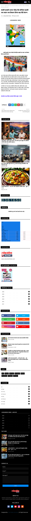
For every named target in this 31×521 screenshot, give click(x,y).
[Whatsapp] (15, 105)
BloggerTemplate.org (15, 518)
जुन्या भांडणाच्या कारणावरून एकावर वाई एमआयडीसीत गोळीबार (18, 337)
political (4, 375)
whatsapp (9, 319)
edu (23, 373)
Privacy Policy (23, 514)
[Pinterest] (18, 105)
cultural (17, 373)
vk (23, 323)
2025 (15, 294)
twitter (23, 315)
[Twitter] (12, 105)
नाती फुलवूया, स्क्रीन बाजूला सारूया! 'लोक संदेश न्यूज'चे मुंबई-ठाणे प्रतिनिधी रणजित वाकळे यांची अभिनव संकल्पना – (15, 141)
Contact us (16, 514)
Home (2, 5)
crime (12, 373)
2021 (15, 304)
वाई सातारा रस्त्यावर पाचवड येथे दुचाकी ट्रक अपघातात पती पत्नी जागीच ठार (18, 345)
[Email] (21, 105)
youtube (24, 326)
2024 (15, 296)
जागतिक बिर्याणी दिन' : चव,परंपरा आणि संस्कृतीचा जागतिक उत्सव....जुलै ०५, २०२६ (15, 187)
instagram (9, 326)
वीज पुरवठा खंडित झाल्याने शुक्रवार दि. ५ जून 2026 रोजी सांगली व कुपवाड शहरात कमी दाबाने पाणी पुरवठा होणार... (18, 455)
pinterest (9, 323)
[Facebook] (9, 105)
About (10, 514)
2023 (15, 299)
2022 (15, 301)
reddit (23, 319)
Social (16, 375)
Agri (7, 373)
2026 (15, 291)
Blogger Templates (14, 516)
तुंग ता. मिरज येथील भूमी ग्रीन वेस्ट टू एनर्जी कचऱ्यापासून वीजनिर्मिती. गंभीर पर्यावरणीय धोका (14, 164)
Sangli (10, 375)
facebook (9, 315)
